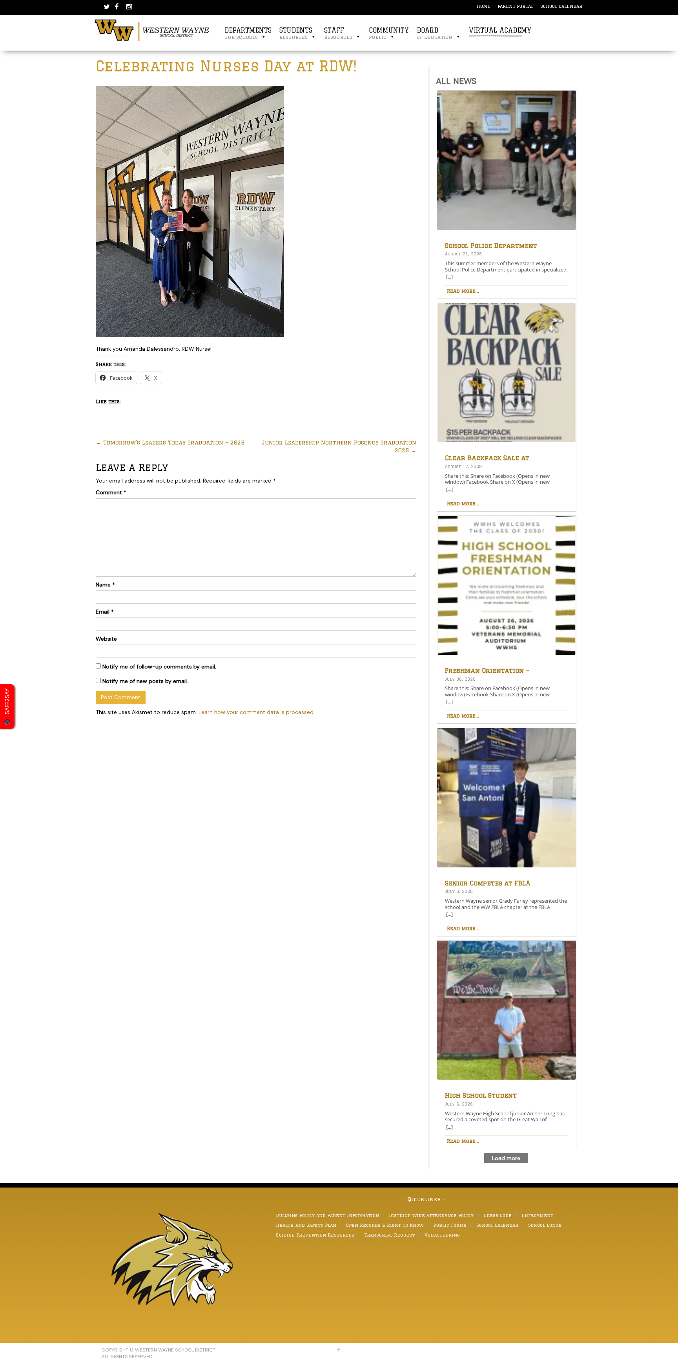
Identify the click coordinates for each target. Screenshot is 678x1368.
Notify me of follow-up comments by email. (159, 666)
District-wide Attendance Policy (431, 1215)
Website (106, 638)
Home (483, 6)
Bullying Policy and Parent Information (327, 1215)
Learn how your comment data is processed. (257, 712)
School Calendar (561, 6)
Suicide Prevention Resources (315, 1234)
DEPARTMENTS (248, 33)
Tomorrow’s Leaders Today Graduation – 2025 (170, 442)
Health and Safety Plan (306, 1225)
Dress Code (497, 1215)
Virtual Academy (500, 33)
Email (105, 611)
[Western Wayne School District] (152, 29)
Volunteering (442, 1234)
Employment (537, 1215)
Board (434, 33)
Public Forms (450, 1225)
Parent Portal (515, 6)
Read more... (463, 290)
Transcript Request (389, 1234)
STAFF (338, 33)
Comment (111, 492)
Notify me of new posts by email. (145, 681)
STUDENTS (295, 33)
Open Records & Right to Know (384, 1225)
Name (105, 584)
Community (389, 33)
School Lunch (545, 1225)
